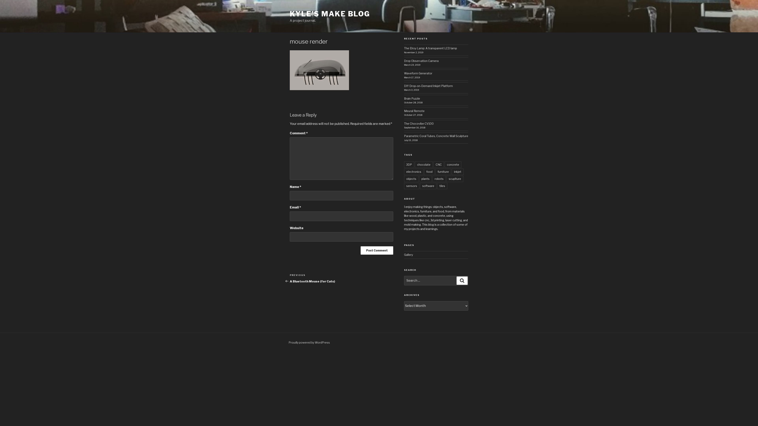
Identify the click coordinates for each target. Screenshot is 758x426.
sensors (411, 186)
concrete (453, 164)
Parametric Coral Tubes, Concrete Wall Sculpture (436, 136)
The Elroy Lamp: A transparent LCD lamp (430, 48)
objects (411, 178)
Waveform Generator (418, 73)
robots (439, 178)
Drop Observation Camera (421, 61)
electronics (413, 171)
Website (296, 228)
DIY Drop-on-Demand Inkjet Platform (428, 86)
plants (425, 178)
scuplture (455, 178)
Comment (299, 133)
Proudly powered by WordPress (309, 342)
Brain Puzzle (412, 98)
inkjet (457, 171)
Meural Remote (414, 111)
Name (295, 187)
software (428, 186)
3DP (409, 164)
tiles (442, 186)
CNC (439, 164)
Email (295, 207)
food (429, 171)
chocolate (424, 164)
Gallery (408, 254)
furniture (443, 171)
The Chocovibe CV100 (419, 123)
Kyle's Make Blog (330, 13)
